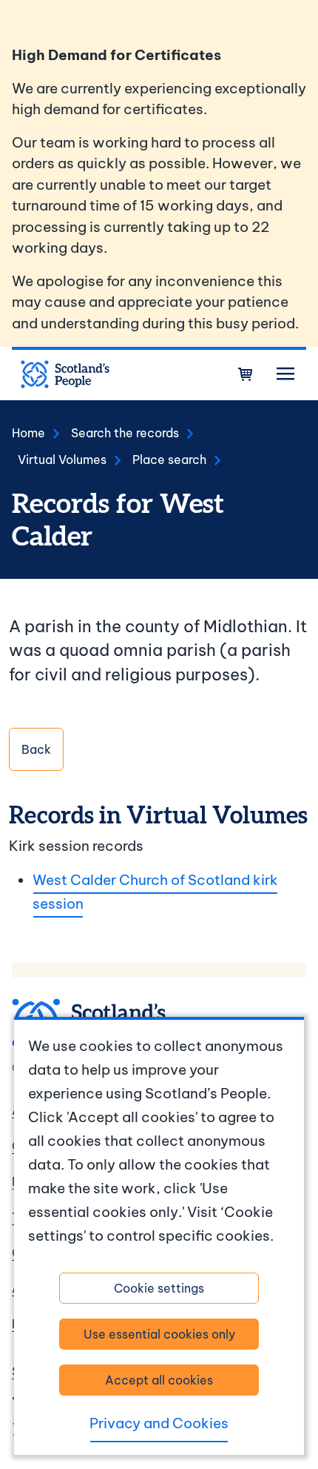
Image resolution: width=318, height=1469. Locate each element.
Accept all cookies (159, 1380)
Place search (169, 459)
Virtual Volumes (62, 459)
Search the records (125, 432)
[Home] (65, 374)
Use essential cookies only (159, 1334)
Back (36, 749)
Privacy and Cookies (159, 1423)
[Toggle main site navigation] (285, 374)
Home (28, 432)
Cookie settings (159, 1288)
